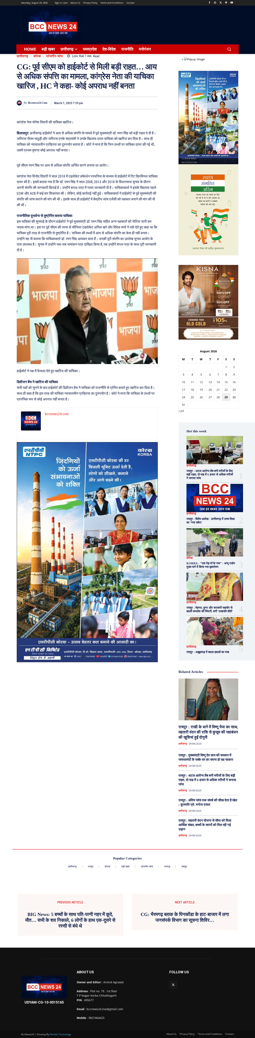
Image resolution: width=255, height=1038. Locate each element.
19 (201, 390)
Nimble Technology (60, 1034)
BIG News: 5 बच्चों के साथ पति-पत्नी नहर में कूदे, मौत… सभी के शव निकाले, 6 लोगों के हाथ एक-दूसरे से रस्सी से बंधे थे (70, 920)
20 (210, 390)
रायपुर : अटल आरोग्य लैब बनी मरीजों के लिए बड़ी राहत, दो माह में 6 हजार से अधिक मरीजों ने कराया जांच (209, 474)
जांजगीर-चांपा (54, 56)
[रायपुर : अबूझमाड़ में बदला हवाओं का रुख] (214, 631)
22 (226, 390)
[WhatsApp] (144, 103)
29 (226, 397)
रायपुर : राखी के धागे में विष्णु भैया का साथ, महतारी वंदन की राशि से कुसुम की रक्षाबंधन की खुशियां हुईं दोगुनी (208, 732)
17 (183, 390)
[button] (229, 49)
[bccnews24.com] (20, 103)
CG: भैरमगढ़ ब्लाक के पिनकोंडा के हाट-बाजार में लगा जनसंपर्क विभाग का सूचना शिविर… (185, 917)
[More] (153, 103)
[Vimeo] (226, 3)
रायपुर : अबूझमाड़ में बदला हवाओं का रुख (207, 652)
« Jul (181, 411)
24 (183, 397)
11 (192, 382)
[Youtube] (231, 3)
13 (210, 382)
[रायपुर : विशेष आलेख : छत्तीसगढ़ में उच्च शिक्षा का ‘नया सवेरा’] (214, 498)
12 (201, 382)
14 (218, 382)
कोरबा (37, 56)
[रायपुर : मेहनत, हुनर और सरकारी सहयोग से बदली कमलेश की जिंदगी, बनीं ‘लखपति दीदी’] (214, 587)
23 (234, 390)
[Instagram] (215, 3)
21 (218, 390)
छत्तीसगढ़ (22, 56)
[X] (220, 3)
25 (192, 397)
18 (192, 390)
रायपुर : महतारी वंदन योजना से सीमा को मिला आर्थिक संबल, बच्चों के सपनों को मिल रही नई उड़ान (204, 825)
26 (201, 397)
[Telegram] (135, 103)
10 (183, 382)
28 (218, 397)
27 (210, 397)
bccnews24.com (37, 102)
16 (234, 382)
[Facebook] (209, 3)
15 (226, 382)
